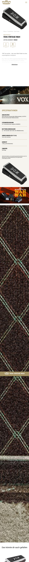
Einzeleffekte (10, 31)
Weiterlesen (15, 64)
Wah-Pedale (16, 31)
